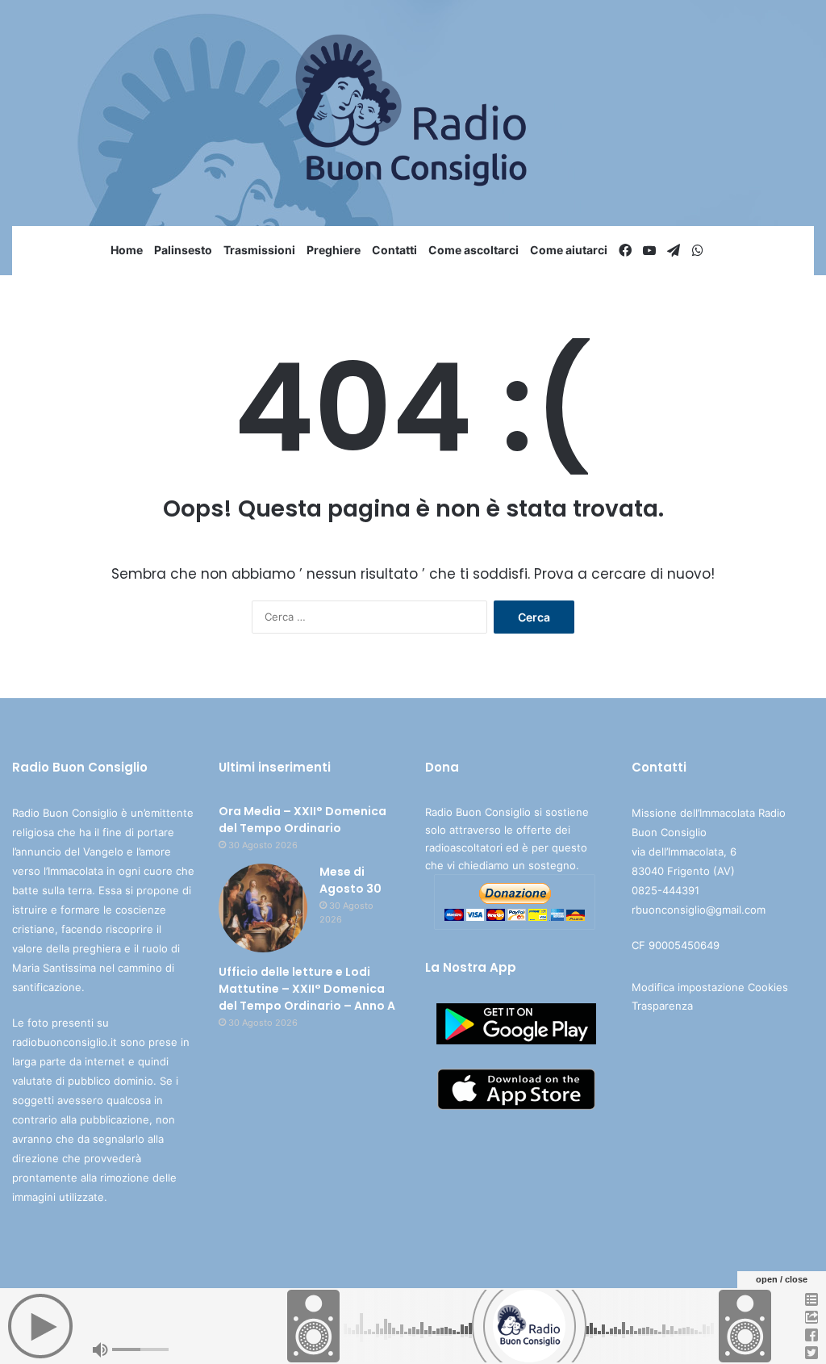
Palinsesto (183, 250)
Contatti (394, 250)
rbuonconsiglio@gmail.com (699, 909)
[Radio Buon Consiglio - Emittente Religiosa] (413, 113)
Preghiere (334, 250)
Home (127, 250)
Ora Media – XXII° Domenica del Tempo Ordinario (302, 819)
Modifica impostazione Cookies (710, 987)
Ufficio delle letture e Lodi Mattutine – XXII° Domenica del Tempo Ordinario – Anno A (307, 989)
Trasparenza (662, 1005)
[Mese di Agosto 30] (263, 908)
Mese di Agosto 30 (350, 880)
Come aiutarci (568, 250)
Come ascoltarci (473, 250)
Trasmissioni (259, 250)
